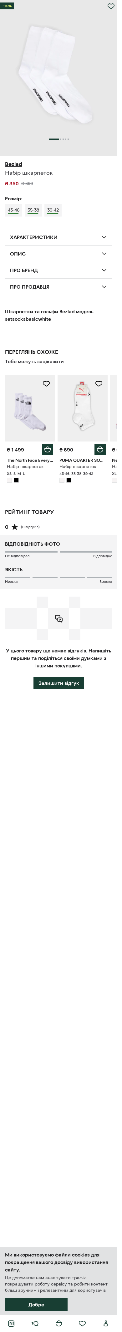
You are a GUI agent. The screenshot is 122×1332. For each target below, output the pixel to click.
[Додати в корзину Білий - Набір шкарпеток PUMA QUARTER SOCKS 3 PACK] (100, 449)
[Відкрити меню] (35, 1323)
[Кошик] (59, 1323)
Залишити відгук (58, 683)
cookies (81, 1254)
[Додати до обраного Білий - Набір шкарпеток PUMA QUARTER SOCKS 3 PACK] (99, 384)
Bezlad (13, 164)
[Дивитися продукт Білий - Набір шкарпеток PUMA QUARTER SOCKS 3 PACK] (83, 408)
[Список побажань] (82, 1323)
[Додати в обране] (111, 6)
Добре (36, 1304)
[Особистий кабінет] (106, 1323)
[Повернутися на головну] (11, 1323)
